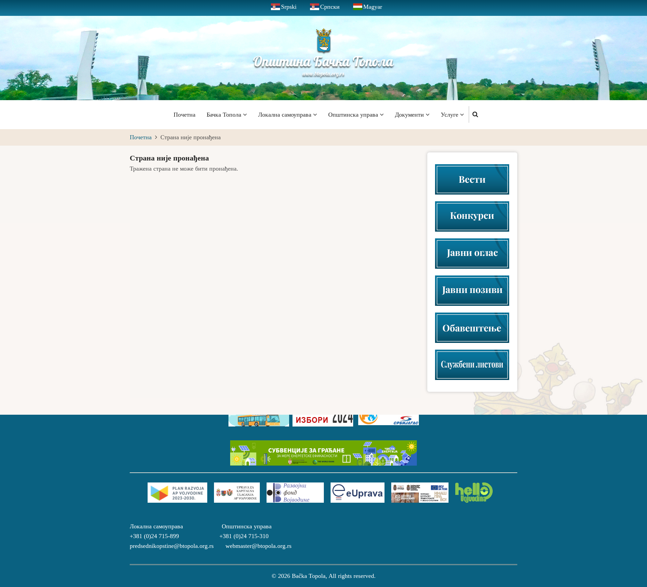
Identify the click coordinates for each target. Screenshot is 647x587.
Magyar (372, 6)
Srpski (289, 6)
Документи (410, 114)
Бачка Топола (225, 114)
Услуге (450, 114)
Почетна (184, 114)
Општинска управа (354, 114)
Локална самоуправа (285, 114)
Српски (330, 6)
